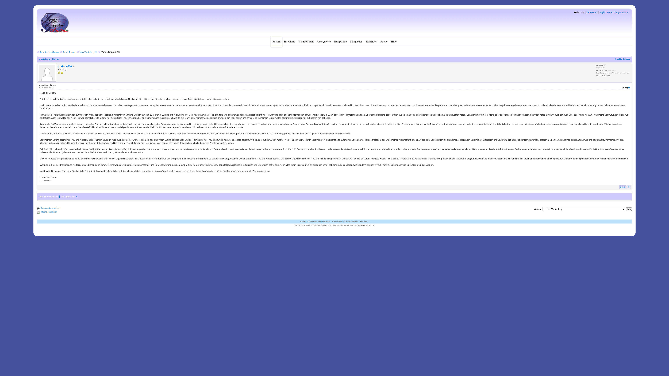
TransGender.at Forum (49, 52)
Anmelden (592, 12)
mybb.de (324, 225)
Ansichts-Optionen (622, 59)
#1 (629, 88)
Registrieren (605, 12)
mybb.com (317, 225)
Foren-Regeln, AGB (314, 221)
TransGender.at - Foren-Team (366, 225)
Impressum (326, 221)
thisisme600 (65, 66)
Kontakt (303, 221)
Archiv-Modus (337, 221)
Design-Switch (621, 12)
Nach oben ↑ (364, 221)
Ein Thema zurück (49, 196)
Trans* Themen (69, 52)
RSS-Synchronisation (350, 221)
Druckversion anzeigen (50, 208)
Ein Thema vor (68, 196)
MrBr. (335, 225)
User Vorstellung (87, 52)
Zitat (622, 187)
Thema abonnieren (49, 212)
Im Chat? (289, 41)
